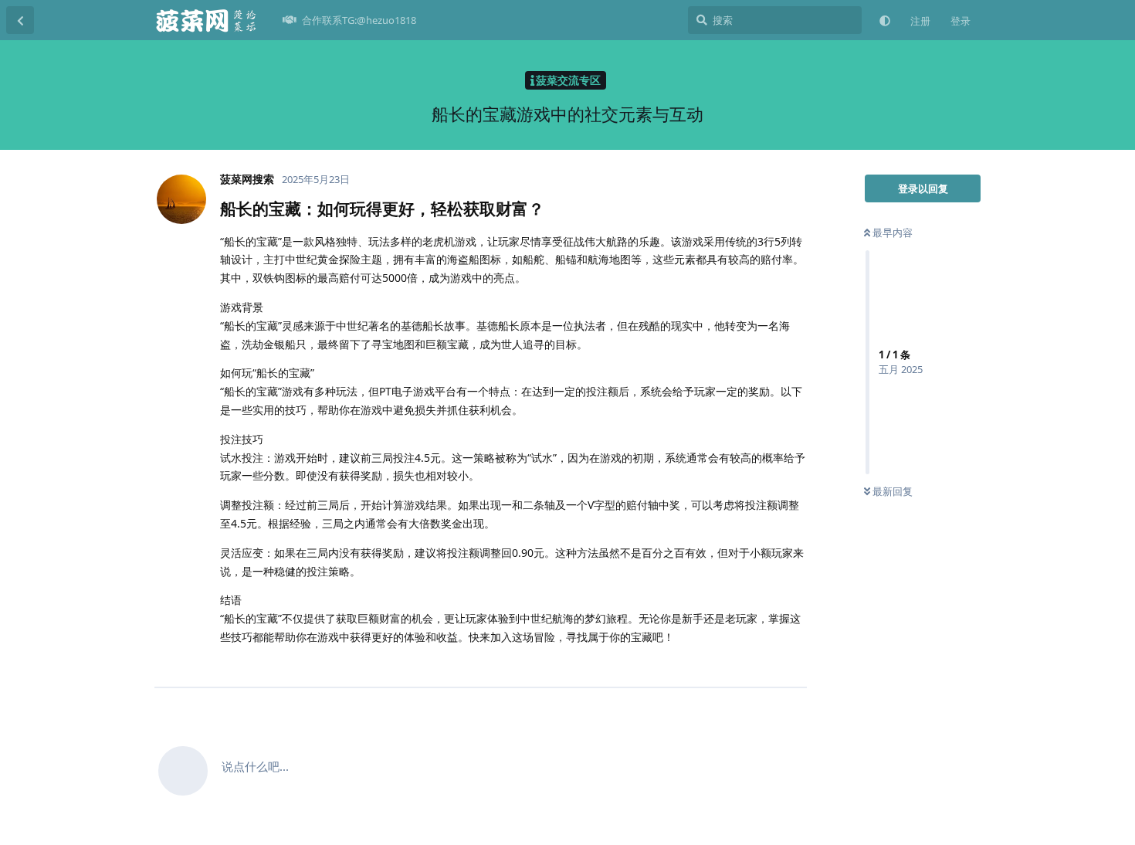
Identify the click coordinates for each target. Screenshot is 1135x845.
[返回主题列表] (20, 20)
